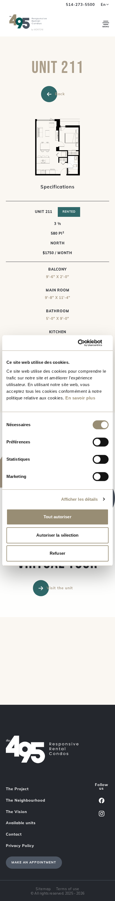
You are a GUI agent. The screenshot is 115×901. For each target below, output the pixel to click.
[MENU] (105, 23)
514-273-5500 (80, 4)
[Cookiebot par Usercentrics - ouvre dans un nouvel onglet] (84, 343)
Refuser (57, 553)
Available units (21, 823)
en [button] (103, 4)
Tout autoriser (57, 516)
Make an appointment (33, 862)
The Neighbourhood (25, 800)
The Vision (16, 811)
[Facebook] (102, 800)
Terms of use (67, 889)
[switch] (101, 442)
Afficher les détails (79, 499)
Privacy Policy (20, 845)
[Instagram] (102, 813)
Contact (14, 834)
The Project (17, 789)
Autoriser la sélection (57, 535)
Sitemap (43, 889)
